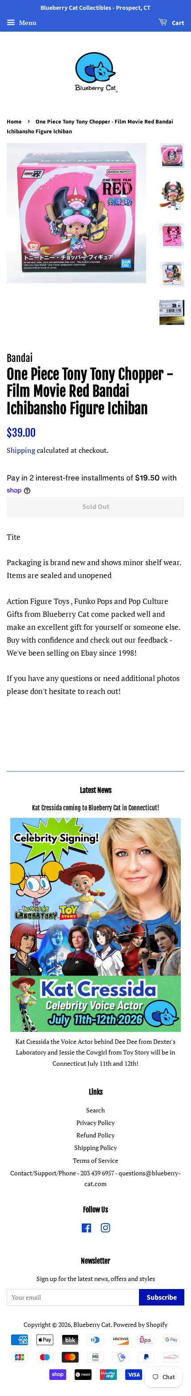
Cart (177, 23)
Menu (26, 22)
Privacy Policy (95, 1122)
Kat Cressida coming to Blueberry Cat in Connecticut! (95, 808)
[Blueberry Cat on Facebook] (86, 1229)
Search (95, 1110)
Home (14, 122)
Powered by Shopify (140, 1324)
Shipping (21, 450)
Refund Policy (95, 1135)
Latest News (95, 790)
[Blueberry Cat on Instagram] (105, 1229)
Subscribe (162, 1297)
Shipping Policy (95, 1147)
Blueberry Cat (92, 1324)
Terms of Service (95, 1160)
